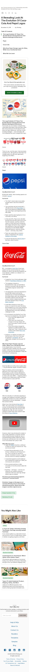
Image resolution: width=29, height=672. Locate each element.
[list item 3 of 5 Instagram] (15, 650)
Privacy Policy (20, 659)
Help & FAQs (14, 622)
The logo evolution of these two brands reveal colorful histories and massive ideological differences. (14, 35)
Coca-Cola (15, 268)
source (9, 196)
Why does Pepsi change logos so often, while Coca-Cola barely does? (15, 49)
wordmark (15, 337)
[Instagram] (9, 13)
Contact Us (14, 630)
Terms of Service (10, 659)
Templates (14, 638)
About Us (14, 626)
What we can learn (9, 53)
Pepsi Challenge (13, 413)
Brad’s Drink (21, 238)
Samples (15, 641)
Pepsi (4, 41)
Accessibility (18, 661)
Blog (2, 7)
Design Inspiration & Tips (9, 7)
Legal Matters (21, 663)
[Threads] (12, 13)
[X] (6, 13)
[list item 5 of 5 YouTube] (24, 650)
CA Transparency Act (11, 663)
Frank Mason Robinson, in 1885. (18, 280)
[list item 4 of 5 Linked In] (19, 650)
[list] (15, 655)
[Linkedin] (15, 13)
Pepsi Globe (20, 208)
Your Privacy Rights (8, 661)
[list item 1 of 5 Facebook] (5, 650)
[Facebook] (2, 13)
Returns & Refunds (15, 665)
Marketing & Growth (7, 497)
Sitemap (25, 661)
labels (12, 445)
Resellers (14, 634)
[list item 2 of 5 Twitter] (10, 650)
